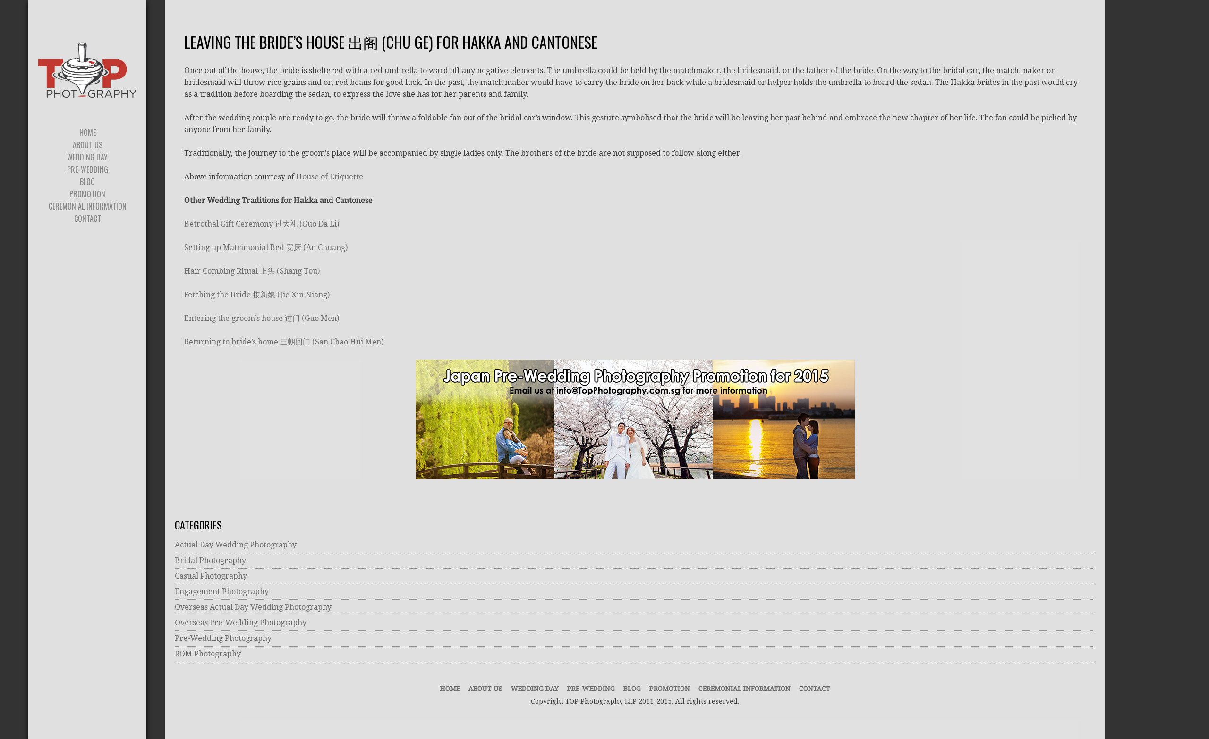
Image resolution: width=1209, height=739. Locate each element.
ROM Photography (208, 653)
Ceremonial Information (744, 688)
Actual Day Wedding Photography (236, 544)
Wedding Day (535, 688)
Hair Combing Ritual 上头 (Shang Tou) (252, 271)
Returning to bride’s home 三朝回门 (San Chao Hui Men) (283, 341)
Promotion (669, 688)
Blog (632, 688)
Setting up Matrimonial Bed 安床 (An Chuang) (266, 247)
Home (450, 688)
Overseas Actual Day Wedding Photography (253, 607)
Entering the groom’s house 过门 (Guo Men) (261, 318)
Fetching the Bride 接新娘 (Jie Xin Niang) (257, 294)
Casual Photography (211, 575)
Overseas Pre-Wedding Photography (241, 622)
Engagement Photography (222, 591)
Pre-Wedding (591, 688)
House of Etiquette (329, 176)
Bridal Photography (210, 560)
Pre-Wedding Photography (223, 638)
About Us (485, 688)
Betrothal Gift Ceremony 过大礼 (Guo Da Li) (261, 223)
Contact (814, 688)
